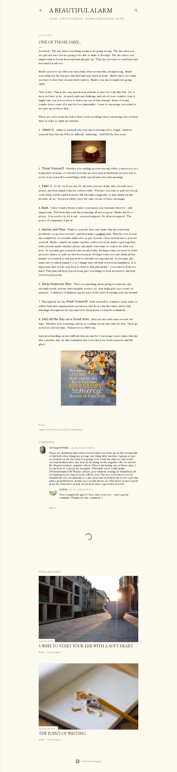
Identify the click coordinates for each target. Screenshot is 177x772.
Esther (63, 489)
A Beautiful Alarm (81, 10)
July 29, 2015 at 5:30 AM (81, 489)
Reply (52, 508)
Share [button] (41, 425)
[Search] (136, 9)
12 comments (53, 739)
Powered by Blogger (91, 761)
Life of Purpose (71, 18)
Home (53, 18)
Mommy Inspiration (99, 18)
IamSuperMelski (59, 447)
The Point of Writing (62, 733)
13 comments (53, 652)
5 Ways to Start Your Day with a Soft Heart (86, 646)
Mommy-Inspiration (72, 429)
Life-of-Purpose (53, 429)
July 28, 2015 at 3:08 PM (82, 448)
